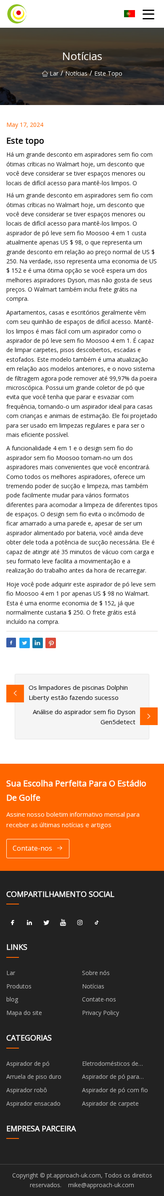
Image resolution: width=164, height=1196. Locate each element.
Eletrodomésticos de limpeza (110, 1064)
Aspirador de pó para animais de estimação (112, 1077)
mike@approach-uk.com (101, 1185)
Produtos (19, 986)
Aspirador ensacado (33, 1103)
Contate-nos (32, 848)
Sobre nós (96, 973)
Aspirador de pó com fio (115, 1090)
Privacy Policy (100, 1013)
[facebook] (12, 922)
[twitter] (46, 922)
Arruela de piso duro (33, 1076)
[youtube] (63, 922)
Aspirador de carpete (110, 1103)
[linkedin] (29, 922)
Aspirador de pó (28, 1063)
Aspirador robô (26, 1090)
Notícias (76, 73)
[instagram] (80, 922)
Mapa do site (24, 1013)
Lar (54, 73)
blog (12, 999)
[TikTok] (96, 922)
